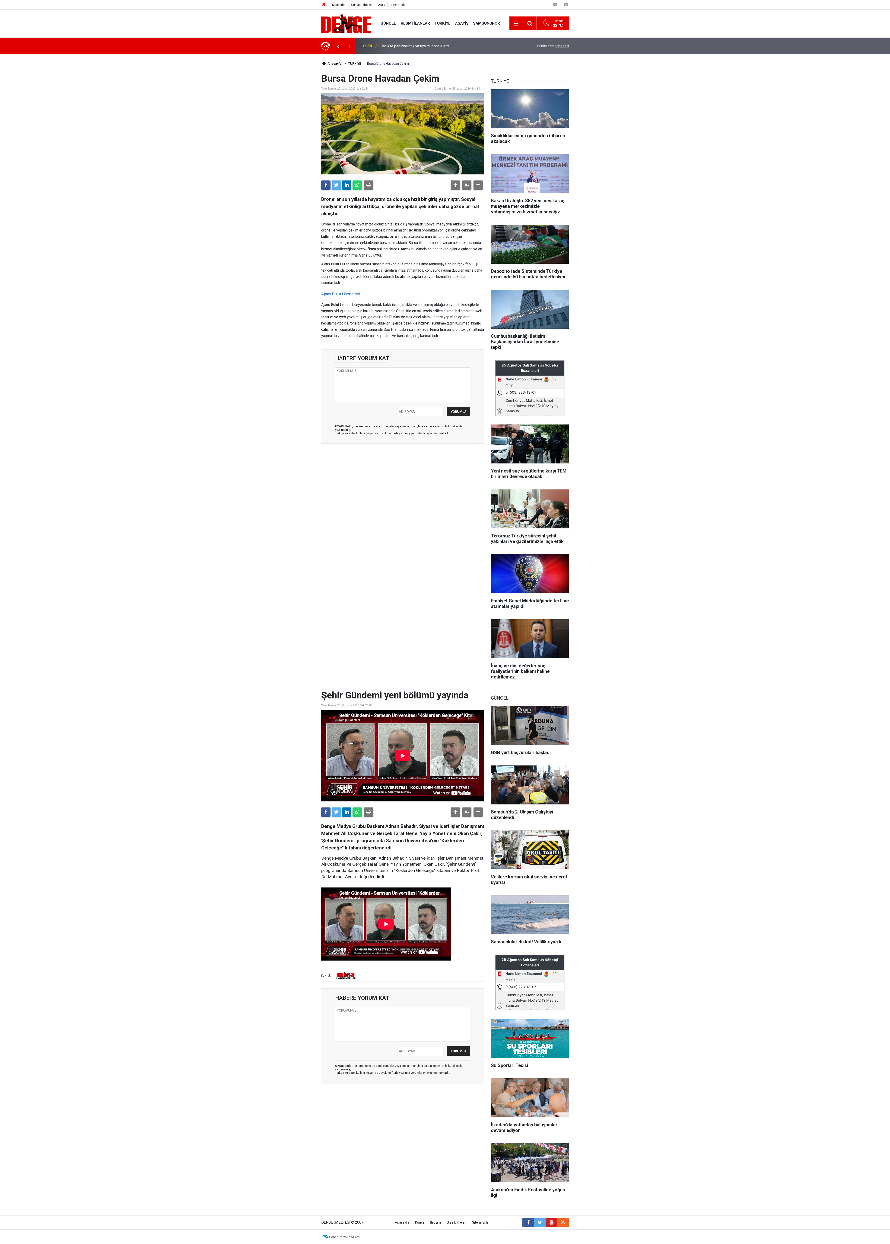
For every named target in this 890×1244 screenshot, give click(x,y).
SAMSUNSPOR (486, 23)
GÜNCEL (388, 23)
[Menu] (516, 23)
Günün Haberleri (361, 4)
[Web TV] (555, 4)
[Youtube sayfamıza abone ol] (551, 1222)
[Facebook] (326, 185)
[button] (455, 185)
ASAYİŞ (461, 23)
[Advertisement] (402, 488)
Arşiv (381, 4)
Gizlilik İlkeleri (456, 1223)
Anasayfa (334, 63)
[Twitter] (336, 185)
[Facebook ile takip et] (528, 1222)
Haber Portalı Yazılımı (344, 1237)
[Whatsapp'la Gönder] (357, 185)
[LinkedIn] (346, 185)
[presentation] (338, 46)
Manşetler (338, 4)
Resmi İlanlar (415, 23)
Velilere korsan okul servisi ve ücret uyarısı (415, 46)
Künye (419, 1223)
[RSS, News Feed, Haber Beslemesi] (563, 1222)
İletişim (435, 1223)
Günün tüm (553, 46)
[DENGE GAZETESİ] (346, 23)
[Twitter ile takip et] (540, 1222)
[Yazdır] (368, 185)
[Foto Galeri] (566, 4)
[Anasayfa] (323, 4)
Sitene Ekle (398, 4)
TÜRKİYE (443, 23)
